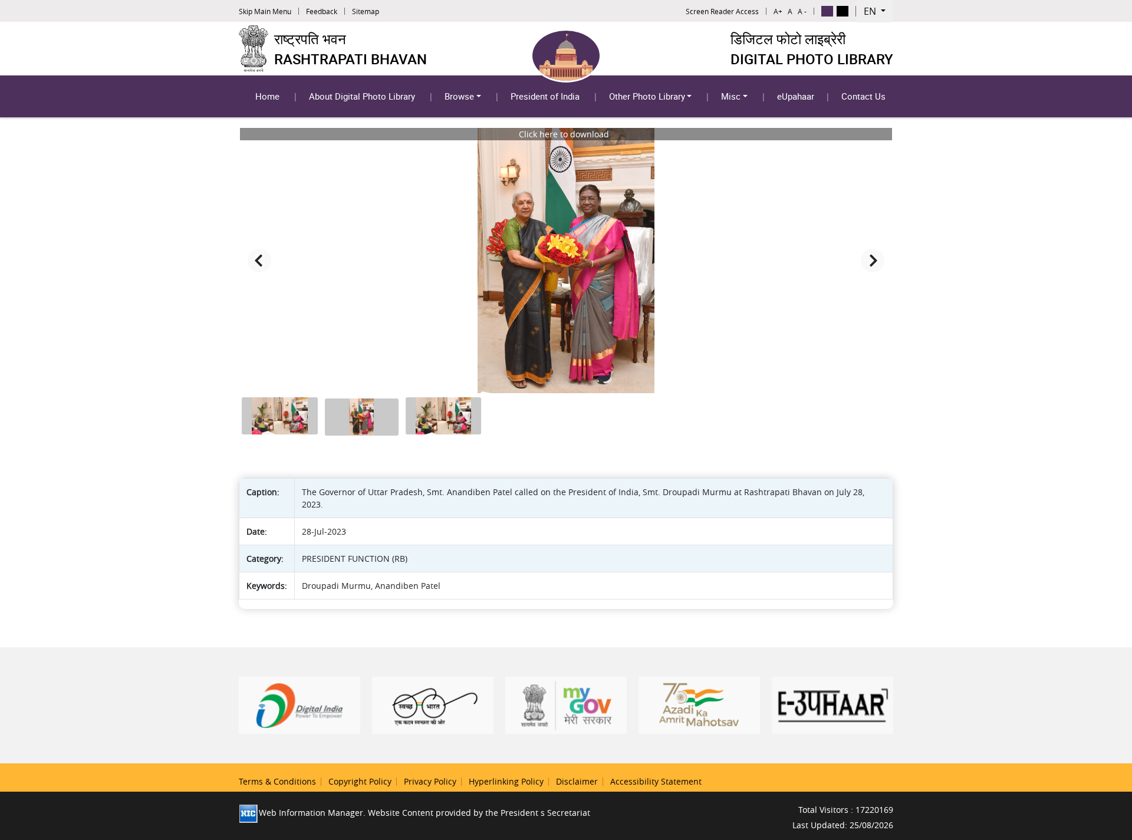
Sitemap (365, 11)
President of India (545, 96)
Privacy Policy (430, 781)
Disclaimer (577, 781)
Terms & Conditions (277, 781)
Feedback (321, 11)
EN (871, 11)
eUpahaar (795, 96)
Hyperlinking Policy (506, 781)
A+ (778, 11)
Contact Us (863, 96)
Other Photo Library (647, 96)
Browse (459, 96)
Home (267, 96)
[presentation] (259, 260)
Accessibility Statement (656, 781)
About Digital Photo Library (362, 96)
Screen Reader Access (722, 11)
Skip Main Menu (265, 11)
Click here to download (564, 134)
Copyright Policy (359, 781)
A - (802, 11)
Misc (731, 96)
